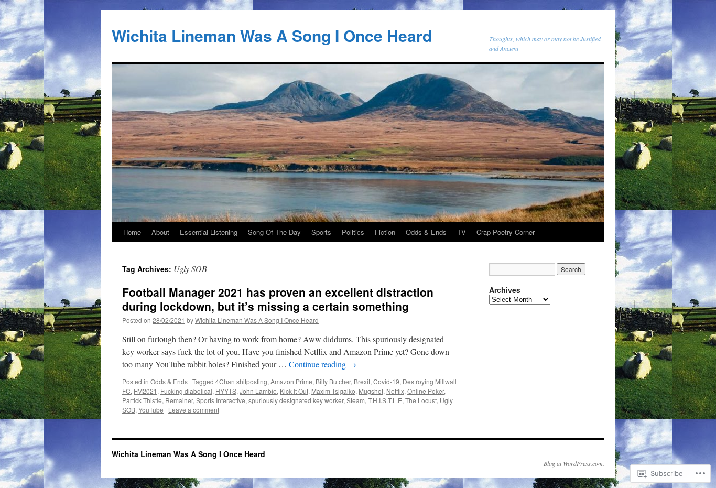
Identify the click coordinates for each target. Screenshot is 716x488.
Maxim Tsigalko (333, 390)
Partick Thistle (142, 400)
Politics (353, 232)
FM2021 (145, 390)
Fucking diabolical (186, 390)
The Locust (421, 400)
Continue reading (322, 364)
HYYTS (225, 390)
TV (461, 232)
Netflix (395, 390)
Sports (321, 232)
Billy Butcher (333, 381)
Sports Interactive (220, 400)
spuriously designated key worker (295, 400)
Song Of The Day (274, 232)
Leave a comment (193, 409)
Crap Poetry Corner (505, 232)
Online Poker (425, 390)
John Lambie (258, 390)
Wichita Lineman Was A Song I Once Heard (272, 35)
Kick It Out (294, 390)
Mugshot (371, 390)
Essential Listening (208, 232)
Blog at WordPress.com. (574, 463)
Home (132, 232)
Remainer (179, 400)
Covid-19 (386, 381)
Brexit (362, 381)
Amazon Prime (291, 381)
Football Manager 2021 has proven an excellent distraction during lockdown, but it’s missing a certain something (277, 299)
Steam (355, 400)
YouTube (151, 409)
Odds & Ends (426, 232)
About (160, 232)
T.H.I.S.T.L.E (385, 400)
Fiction (385, 232)
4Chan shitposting (241, 381)
